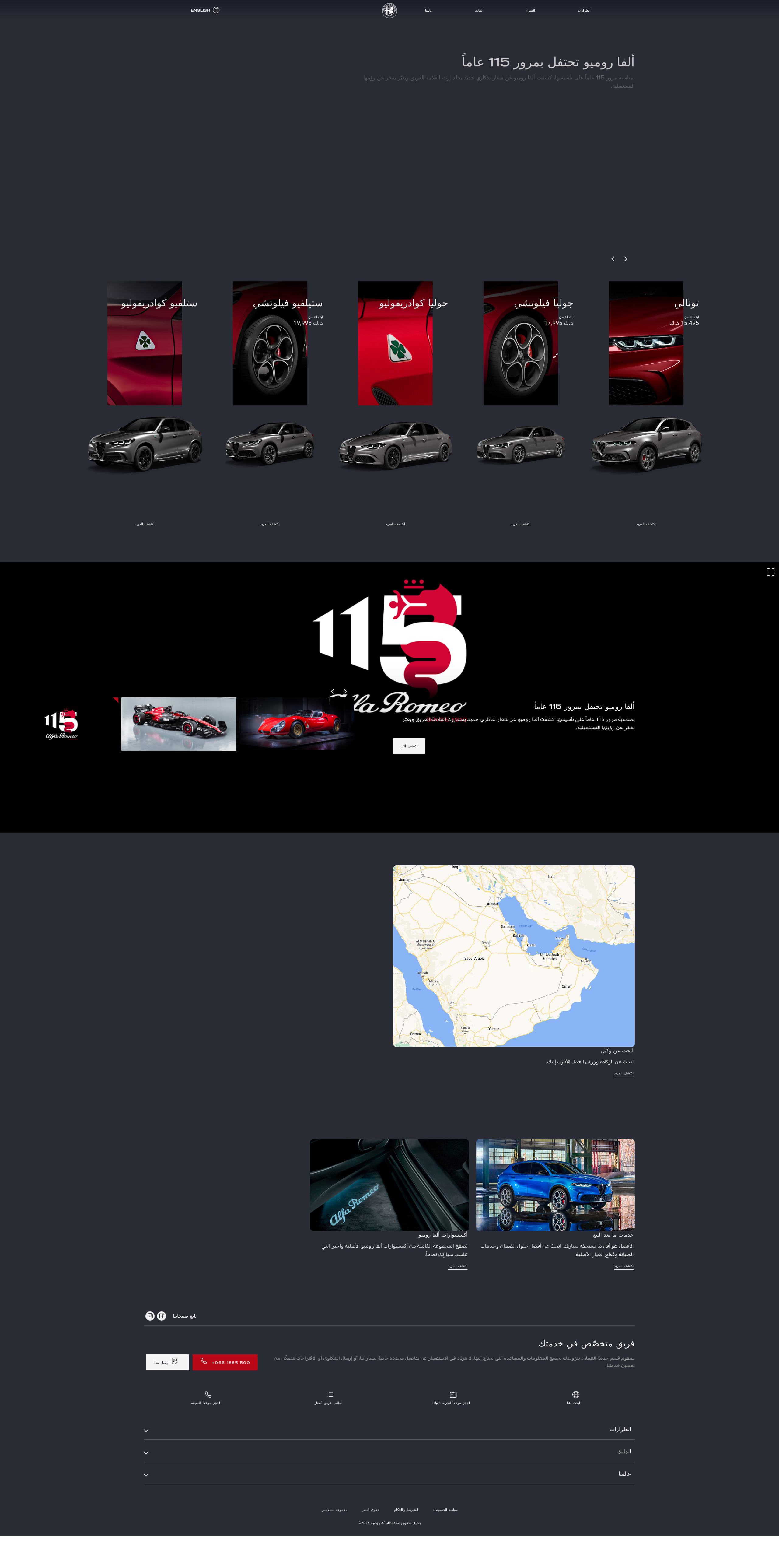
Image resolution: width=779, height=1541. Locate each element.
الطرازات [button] (620, 1429)
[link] (161, 82)
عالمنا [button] (625, 1474)
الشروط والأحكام (406, 1509)
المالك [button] (624, 1452)
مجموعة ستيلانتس (334, 1509)
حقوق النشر (370, 1509)
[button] (204, 10)
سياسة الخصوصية (445, 1509)
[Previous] (613, 259)
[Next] (626, 259)
